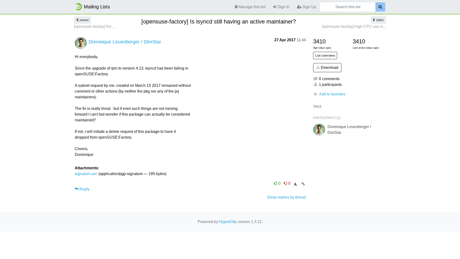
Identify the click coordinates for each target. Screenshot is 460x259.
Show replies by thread (286, 197)
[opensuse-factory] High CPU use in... (354, 26)
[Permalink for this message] (303, 184)
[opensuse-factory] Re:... (94, 26)
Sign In (282, 7)
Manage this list (251, 7)
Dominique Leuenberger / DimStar (125, 41)
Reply (84, 189)
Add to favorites (332, 94)
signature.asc (86, 174)
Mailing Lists (97, 6)
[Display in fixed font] (295, 184)
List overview (325, 55)
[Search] (380, 7)
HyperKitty (228, 222)
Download (329, 67)
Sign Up (308, 7)
